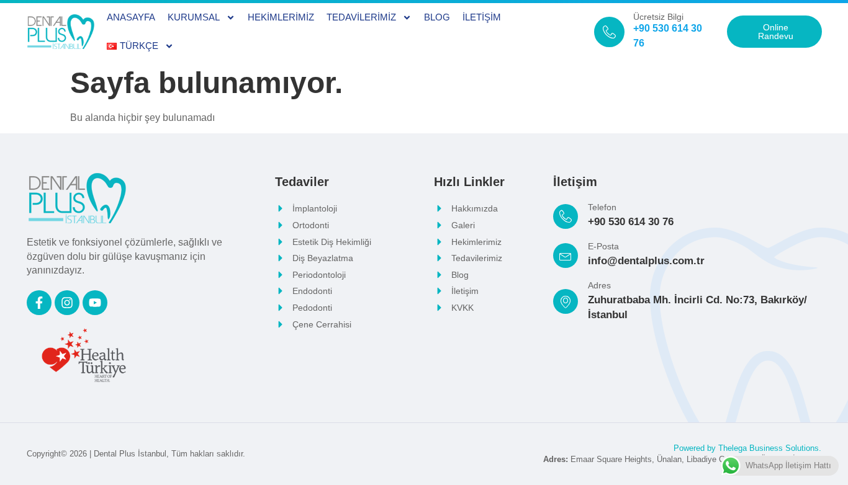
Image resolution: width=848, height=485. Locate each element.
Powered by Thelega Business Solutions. (747, 448)
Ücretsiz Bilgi (658, 17)
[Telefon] (565, 216)
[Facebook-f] (39, 302)
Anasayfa (131, 17)
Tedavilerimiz (361, 17)
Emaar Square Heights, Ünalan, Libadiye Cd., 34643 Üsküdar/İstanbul (682, 459)
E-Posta (603, 246)
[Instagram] (67, 302)
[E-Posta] (565, 255)
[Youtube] (95, 302)
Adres (599, 285)
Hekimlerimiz (281, 17)
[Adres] (565, 301)
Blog (437, 17)
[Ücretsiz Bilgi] (609, 32)
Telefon (602, 207)
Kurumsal (194, 17)
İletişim (481, 17)
